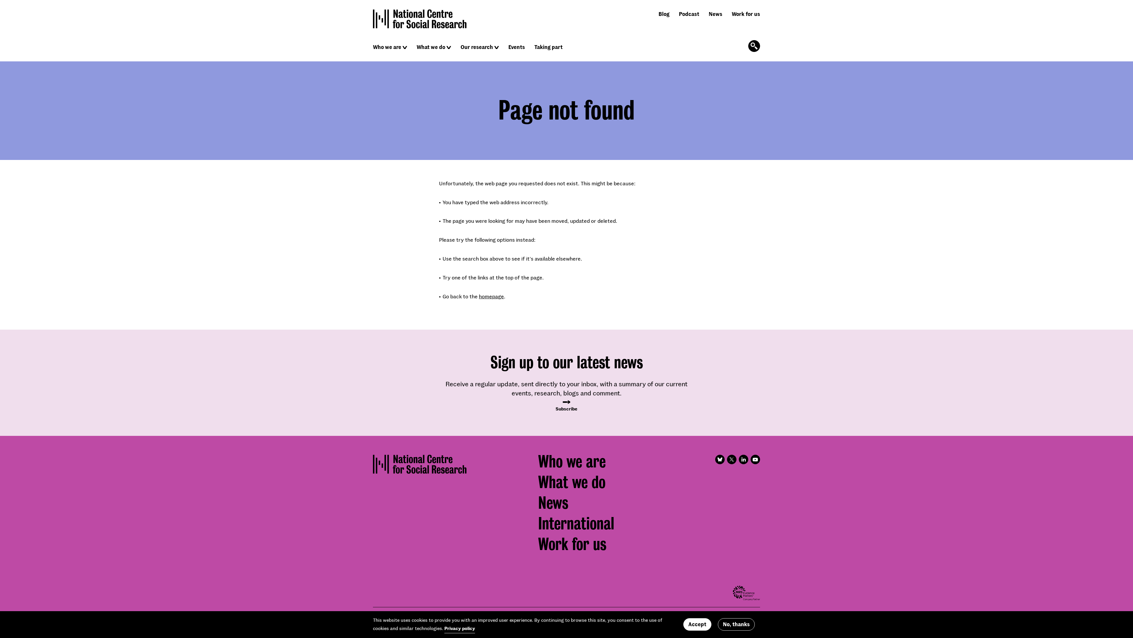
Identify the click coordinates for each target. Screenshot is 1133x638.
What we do (431, 47)
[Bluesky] (720, 459)
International (576, 523)
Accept (697, 624)
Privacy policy (459, 628)
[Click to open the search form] (754, 46)
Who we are (387, 47)
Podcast (689, 14)
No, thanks (736, 624)
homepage (491, 296)
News (715, 14)
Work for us (746, 14)
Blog (664, 14)
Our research (477, 47)
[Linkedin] (743, 459)
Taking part (548, 47)
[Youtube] (755, 459)
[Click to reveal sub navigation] (404, 47)
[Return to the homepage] (420, 18)
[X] (731, 459)
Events (516, 47)
